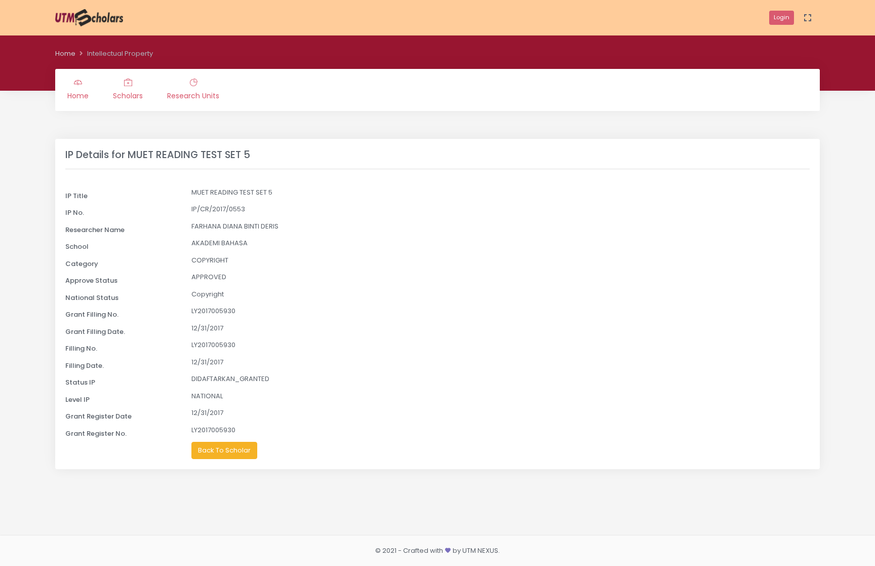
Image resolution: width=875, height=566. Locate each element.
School (77, 246)
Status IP (80, 382)
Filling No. (81, 348)
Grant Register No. (96, 433)
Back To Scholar (224, 450)
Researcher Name (95, 230)
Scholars (128, 96)
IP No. (74, 212)
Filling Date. (84, 365)
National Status (91, 298)
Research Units (193, 96)
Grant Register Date (98, 416)
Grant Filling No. (91, 314)
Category (81, 264)
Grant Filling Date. (95, 331)
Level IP (77, 399)
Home (65, 53)
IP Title (76, 196)
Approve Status (91, 280)
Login (781, 17)
